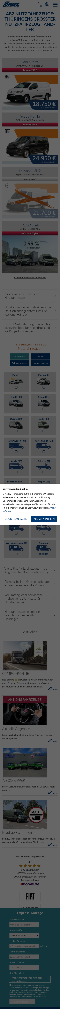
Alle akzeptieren (44, 518)
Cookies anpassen (16, 518)
